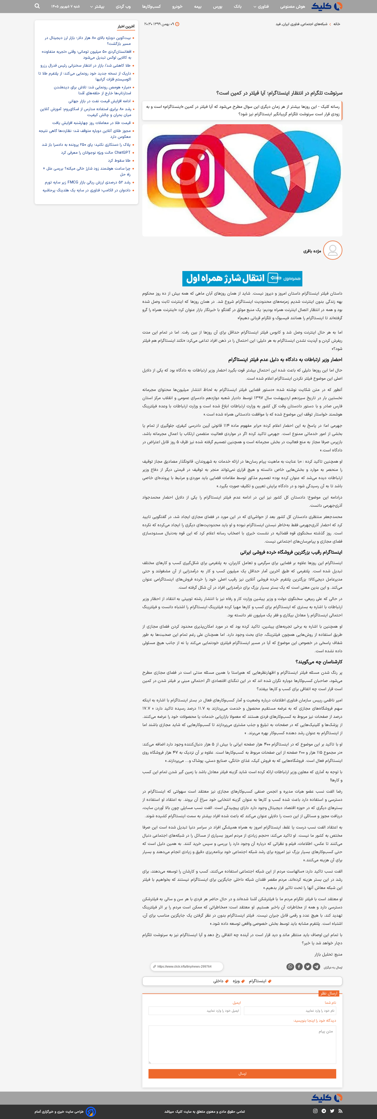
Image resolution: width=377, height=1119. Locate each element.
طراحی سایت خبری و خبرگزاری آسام (59, 1111)
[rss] (340, 1112)
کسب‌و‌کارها (151, 7)
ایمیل (237, 1003)
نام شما (330, 1003)
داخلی (219, 981)
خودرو (177, 7)
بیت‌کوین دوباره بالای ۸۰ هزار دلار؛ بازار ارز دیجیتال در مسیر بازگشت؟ (88, 41)
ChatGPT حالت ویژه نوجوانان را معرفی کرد (96, 153)
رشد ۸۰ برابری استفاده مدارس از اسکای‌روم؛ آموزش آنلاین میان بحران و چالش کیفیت (85, 112)
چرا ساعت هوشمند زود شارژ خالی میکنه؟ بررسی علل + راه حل (87, 172)
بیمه (198, 7)
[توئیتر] (308, 967)
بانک (238, 7)
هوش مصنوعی (292, 7)
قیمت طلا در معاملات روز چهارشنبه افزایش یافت (91, 123)
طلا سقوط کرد (119, 161)
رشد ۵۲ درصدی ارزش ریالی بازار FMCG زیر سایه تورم (88, 182)
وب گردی (123, 7)
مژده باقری (312, 251)
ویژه (237, 981)
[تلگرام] (316, 967)
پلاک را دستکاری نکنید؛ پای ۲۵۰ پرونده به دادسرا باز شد (86, 145)
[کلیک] (327, 6)
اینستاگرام (258, 981)
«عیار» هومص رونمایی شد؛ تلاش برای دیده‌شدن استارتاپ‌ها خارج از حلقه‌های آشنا (92, 90)
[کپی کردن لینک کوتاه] (184, 966)
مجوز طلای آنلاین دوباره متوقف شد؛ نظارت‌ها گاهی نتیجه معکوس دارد (85, 134)
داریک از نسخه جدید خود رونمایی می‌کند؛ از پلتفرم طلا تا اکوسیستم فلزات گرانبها (84, 76)
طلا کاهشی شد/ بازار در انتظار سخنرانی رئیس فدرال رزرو (86, 66)
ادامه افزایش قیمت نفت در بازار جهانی (99, 101)
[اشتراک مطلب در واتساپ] (290, 966)
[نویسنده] (332, 251)
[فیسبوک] (299, 967)
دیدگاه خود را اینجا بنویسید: (314, 1020)
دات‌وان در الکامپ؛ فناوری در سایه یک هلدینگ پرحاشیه (87, 190)
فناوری (263, 7)
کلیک (178, 1111)
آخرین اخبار (126, 26)
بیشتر (98, 7)
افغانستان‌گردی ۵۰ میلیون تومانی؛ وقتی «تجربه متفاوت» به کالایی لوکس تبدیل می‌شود (86, 55)
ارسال (242, 1073)
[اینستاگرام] (315, 1112)
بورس (217, 7)
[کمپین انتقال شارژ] (242, 278)
